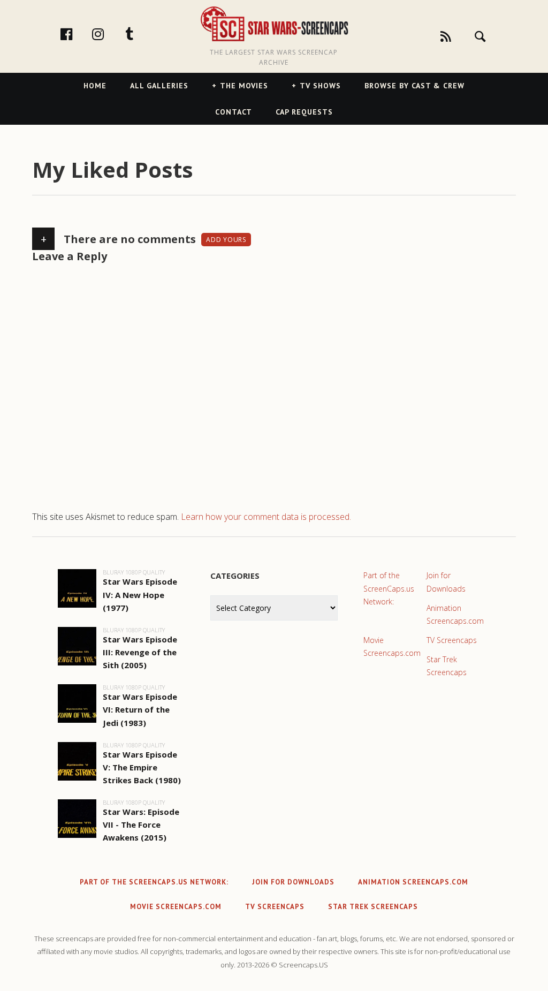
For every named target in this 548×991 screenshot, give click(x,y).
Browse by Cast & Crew (414, 85)
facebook (77, 33)
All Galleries (159, 85)
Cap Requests (304, 112)
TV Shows (320, 85)
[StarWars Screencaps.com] (274, 24)
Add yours (226, 239)
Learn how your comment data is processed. (266, 517)
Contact (233, 112)
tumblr (141, 33)
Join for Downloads (446, 581)
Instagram (109, 33)
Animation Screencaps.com (455, 614)
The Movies (244, 85)
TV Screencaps (452, 640)
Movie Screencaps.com (392, 646)
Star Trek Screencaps (447, 665)
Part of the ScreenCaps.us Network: (388, 588)
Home (94, 85)
